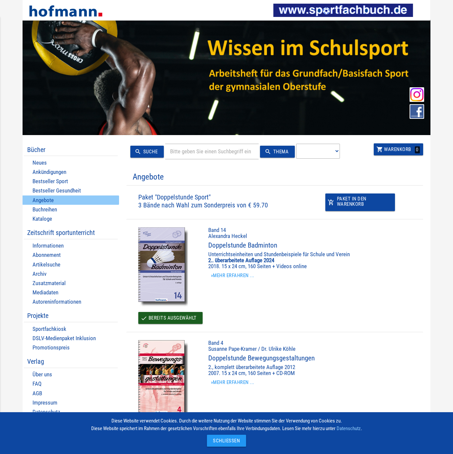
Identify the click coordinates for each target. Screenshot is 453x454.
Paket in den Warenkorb (347, 201)
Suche (146, 151)
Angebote (43, 200)
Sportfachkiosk (49, 329)
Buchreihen (44, 209)
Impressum (44, 403)
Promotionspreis (51, 347)
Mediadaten (45, 292)
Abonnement (46, 255)
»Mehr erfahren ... (232, 275)
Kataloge (42, 219)
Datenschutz (349, 428)
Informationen (48, 246)
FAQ (36, 384)
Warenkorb (397, 149)
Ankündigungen (49, 172)
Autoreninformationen (56, 302)
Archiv (39, 274)
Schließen (225, 441)
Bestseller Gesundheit (56, 191)
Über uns (42, 374)
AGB (37, 393)
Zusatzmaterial (49, 283)
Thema (277, 151)
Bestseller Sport (50, 181)
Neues (39, 163)
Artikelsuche (46, 265)
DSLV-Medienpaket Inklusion (64, 338)
